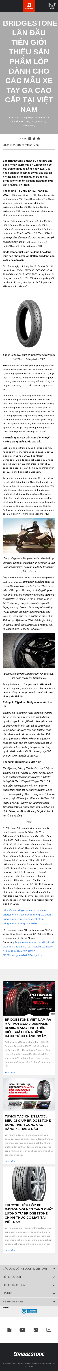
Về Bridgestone (13, 1301)
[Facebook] (29, 138)
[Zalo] (48, 1330)
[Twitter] (34, 138)
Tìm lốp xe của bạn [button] (52, 6)
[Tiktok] (35, 1330)
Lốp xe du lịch (12, 1277)
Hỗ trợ (7, 1293)
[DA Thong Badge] (29, 1311)
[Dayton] (29, 1307)
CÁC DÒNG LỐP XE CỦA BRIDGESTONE (25, 1268)
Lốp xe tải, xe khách (15, 1285)
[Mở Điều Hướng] (6, 6)
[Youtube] (22, 1330)
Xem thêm (10, 1072)
